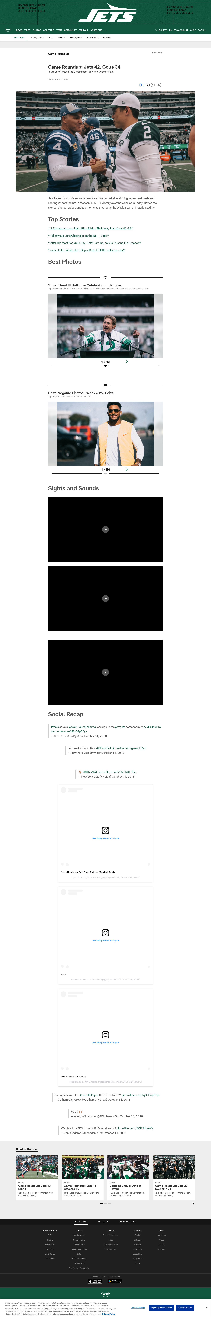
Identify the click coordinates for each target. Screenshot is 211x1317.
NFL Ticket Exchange (79, 1259)
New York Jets (94, 877)
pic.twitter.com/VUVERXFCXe (117, 772)
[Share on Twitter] (147, 86)
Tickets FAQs (79, 1263)
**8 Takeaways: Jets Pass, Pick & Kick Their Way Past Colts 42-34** (90, 228)
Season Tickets (79, 1240)
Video (161, 1240)
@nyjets (120, 726)
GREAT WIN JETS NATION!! (74, 1076)
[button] (105, 529)
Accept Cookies (185, 1307)
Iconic (63, 974)
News (161, 1230)
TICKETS (79, 1230)
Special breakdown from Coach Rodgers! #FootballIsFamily (88, 872)
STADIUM (110, 1230)
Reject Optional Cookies (161, 1307)
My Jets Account (79, 1235)
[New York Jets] (105, 1295)
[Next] (126, 361)
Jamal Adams (91, 1082)
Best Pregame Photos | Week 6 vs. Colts (80, 393)
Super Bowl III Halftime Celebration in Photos (85, 285)
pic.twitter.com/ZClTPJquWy (135, 1128)
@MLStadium (152, 726)
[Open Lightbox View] (105, 332)
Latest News (161, 1235)
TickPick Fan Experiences (79, 1268)
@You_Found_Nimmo (82, 726)
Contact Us (50, 1259)
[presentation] (194, 1204)
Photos (161, 1245)
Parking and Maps (111, 1245)
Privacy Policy (108, 1314)
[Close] (206, 1308)
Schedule (137, 1240)
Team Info (137, 1230)
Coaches (137, 1245)
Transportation (110, 1249)
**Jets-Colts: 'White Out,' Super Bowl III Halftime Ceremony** (86, 250)
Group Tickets (79, 1245)
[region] (105, 1308)
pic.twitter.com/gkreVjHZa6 (129, 748)
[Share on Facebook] (141, 86)
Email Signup (50, 1254)
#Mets (55, 726)
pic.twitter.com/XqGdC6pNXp (140, 1095)
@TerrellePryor (89, 1095)
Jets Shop (50, 1249)
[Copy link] (159, 85)
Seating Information (110, 1235)
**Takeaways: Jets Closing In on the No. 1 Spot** (78, 235)
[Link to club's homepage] (8, 29)
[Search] (156, 30)
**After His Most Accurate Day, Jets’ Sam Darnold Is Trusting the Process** (94, 242)
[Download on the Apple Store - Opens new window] (95, 1281)
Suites (79, 1254)
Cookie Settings (138, 1307)
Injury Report (138, 1259)
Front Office (137, 1249)
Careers (50, 1240)
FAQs (50, 1235)
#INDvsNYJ (103, 748)
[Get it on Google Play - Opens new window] (114, 1282)
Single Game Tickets (79, 1249)
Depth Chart (137, 1254)
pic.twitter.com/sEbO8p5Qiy (69, 731)
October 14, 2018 (95, 736)
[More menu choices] (105, 30)
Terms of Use (50, 1245)
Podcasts (161, 1249)
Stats (138, 1263)
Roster (137, 1235)
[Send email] (153, 86)
